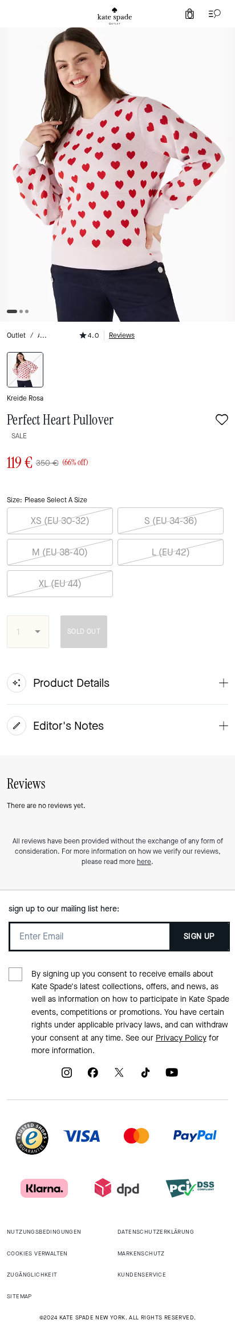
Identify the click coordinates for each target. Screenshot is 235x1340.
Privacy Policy (181, 1038)
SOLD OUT (83, 631)
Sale (19, 436)
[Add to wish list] (222, 420)
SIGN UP (199, 936)
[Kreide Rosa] (25, 369)
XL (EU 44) (60, 584)
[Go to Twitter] (119, 1076)
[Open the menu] (212, 13)
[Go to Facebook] (93, 1076)
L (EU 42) (171, 552)
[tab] (114, 16)
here (144, 861)
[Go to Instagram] (67, 1076)
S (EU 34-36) (170, 521)
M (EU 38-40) (60, 552)
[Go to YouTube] (172, 1076)
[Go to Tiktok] (145, 1076)
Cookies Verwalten (37, 1253)
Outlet (16, 335)
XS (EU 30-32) (60, 521)
